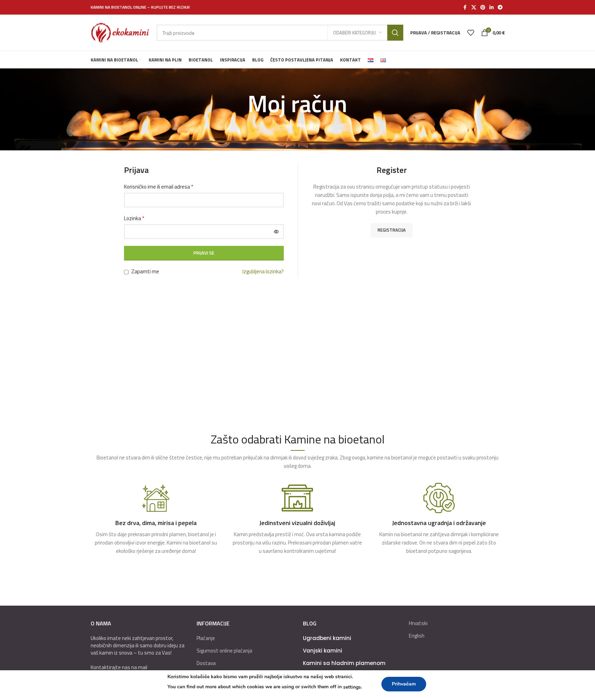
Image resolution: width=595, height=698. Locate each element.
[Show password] (276, 231)
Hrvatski (418, 623)
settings (352, 687)
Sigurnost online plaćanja (224, 650)
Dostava (206, 663)
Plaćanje (206, 638)
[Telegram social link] (500, 7)
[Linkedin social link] (491, 7)
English (416, 636)
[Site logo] (120, 32)
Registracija (392, 229)
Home (282, 125)
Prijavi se (203, 252)
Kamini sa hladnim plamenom (344, 663)
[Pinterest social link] (482, 7)
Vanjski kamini (322, 650)
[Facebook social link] (465, 7)
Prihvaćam (404, 684)
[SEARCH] (395, 33)
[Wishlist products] (471, 33)
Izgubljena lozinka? (263, 271)
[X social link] (473, 7)
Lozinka (134, 218)
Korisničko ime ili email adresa (158, 187)
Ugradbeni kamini (327, 638)
